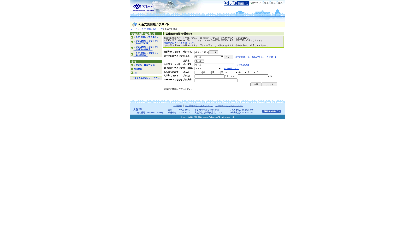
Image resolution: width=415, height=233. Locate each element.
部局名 (186, 56)
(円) (226, 76)
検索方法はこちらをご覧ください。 (181, 43)
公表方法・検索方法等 (144, 65)
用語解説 (138, 69)
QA (135, 72)
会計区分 (187, 64)
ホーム (134, 29)
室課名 (186, 61)
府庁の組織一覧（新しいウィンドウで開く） (256, 57)
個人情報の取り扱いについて (199, 106)
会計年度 (187, 51)
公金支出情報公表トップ (151, 29)
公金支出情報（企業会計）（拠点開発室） (146, 54)
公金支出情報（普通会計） (146, 37)
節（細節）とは (231, 68)
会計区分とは (243, 65)
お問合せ (177, 106)
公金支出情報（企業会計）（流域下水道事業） (146, 48)
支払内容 (187, 79)
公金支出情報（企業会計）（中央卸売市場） (146, 42)
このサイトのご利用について (229, 106)
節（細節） (188, 68)
